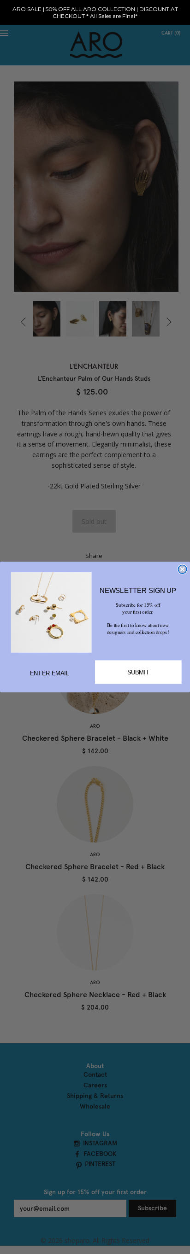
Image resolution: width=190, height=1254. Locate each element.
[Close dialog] (182, 569)
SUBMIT (138, 672)
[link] (51, 612)
